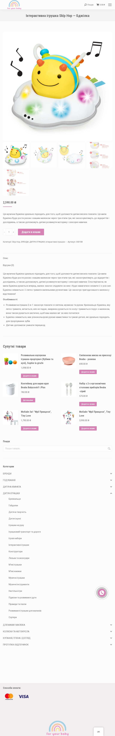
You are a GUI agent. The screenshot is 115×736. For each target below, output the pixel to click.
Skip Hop (16, 242)
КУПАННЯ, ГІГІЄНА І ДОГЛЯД (17, 638)
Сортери (13, 617)
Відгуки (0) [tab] (8, 265)
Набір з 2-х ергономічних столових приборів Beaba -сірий (92, 387)
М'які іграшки (15, 564)
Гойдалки (13, 505)
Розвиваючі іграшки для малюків (25, 611)
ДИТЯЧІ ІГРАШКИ (37, 242)
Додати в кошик (31, 232)
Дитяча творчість (17, 512)
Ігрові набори (15, 538)
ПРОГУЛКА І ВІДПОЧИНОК (16, 644)
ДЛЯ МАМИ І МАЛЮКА (14, 625)
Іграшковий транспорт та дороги (25, 532)
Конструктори (15, 551)
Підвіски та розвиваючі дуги (22, 597)
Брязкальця (15, 499)
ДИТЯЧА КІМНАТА (12, 487)
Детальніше (28, 400)
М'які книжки (15, 571)
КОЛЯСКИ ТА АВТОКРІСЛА (16, 631)
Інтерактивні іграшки (55, 242)
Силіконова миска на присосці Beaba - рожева (95, 357)
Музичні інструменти (19, 584)
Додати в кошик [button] (29, 376)
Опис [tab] (5, 258)
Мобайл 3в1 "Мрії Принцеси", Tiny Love (36, 413)
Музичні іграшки (17, 578)
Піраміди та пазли (17, 604)
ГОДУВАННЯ (9, 480)
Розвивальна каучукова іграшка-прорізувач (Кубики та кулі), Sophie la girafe (37, 359)
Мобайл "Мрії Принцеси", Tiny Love (94, 413)
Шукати (108, 448)
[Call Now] (101, 592)
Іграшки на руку (16, 525)
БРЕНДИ (25, 242)
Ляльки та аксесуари (19, 558)
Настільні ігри (15, 591)
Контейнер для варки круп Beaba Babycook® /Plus (35, 385)
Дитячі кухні (15, 518)
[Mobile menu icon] (110, 5)
